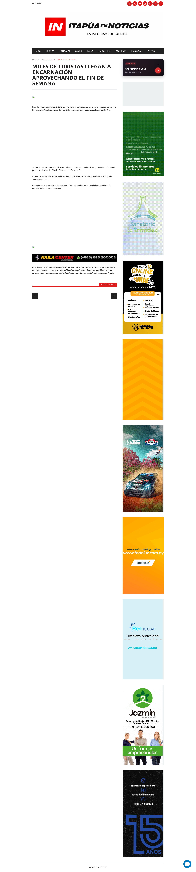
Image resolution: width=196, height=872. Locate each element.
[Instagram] (145, 3)
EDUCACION (136, 51)
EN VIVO (151, 51)
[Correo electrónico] (155, 3)
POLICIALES (64, 51)
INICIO (38, 51)
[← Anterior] (35, 296)
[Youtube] (140, 3)
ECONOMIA (121, 51)
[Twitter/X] (134, 3)
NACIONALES (105, 51)
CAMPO (78, 51)
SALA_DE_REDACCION (66, 59)
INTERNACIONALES (108, 285)
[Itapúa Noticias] (98, 43)
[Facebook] (129, 3)
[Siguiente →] (114, 296)
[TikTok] (150, 3)
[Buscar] (160, 3)
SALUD (90, 51)
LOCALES (50, 51)
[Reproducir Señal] (158, 70)
